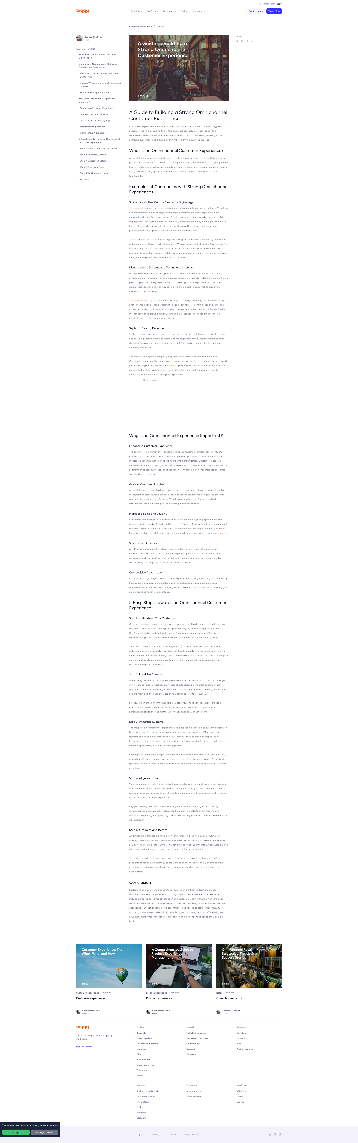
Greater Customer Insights (94, 114)
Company (197, 11)
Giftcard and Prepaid (147, 1043)
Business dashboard (147, 1091)
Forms (139, 1075)
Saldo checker (193, 1096)
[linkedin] (247, 41)
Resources (168, 11)
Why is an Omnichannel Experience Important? (97, 100)
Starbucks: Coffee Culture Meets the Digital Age (99, 75)
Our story (241, 1032)
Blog (238, 1043)
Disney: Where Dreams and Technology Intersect (101, 84)
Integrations (142, 1101)
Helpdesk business (196, 1032)
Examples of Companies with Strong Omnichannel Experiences (98, 65)
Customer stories (145, 1096)
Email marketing (145, 1064)
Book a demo (256, 11)
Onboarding (192, 1043)
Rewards (141, 1032)
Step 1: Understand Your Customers (98, 148)
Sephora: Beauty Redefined (94, 92)
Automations (143, 1059)
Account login (193, 1091)
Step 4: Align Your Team (92, 166)
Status (239, 1096)
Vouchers (141, 1048)
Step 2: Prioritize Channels (94, 154)
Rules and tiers (144, 1038)
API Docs (241, 1091)
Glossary (191, 1054)
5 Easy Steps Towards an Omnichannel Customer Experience (99, 140)
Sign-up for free (84, 1046)
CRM (139, 1054)
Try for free (274, 11)
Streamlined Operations (92, 126)
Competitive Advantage (93, 132)
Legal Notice (191, 1134)
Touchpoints (142, 1070)
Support (190, 1048)
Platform (151, 11)
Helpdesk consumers (197, 1038)
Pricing (184, 11)
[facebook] (242, 41)
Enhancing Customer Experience (97, 108)
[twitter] (236, 41)
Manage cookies (44, 1132)
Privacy (155, 1134)
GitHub (240, 1101)
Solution (135, 11)
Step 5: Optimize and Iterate (95, 173)
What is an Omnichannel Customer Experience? (97, 56)
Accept (16, 1132)
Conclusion (84, 179)
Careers (240, 1038)
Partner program (245, 1048)
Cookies (172, 1134)
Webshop (141, 1112)
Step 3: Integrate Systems (93, 160)
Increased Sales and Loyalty (95, 120)
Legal (140, 1134)
